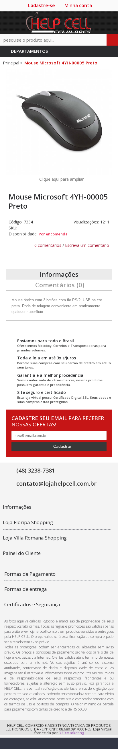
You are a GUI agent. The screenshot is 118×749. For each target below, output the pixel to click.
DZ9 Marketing (71, 732)
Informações (59, 274)
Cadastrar (62, 446)
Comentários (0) (59, 284)
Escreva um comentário (87, 245)
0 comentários (47, 245)
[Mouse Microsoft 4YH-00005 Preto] (59, 122)
